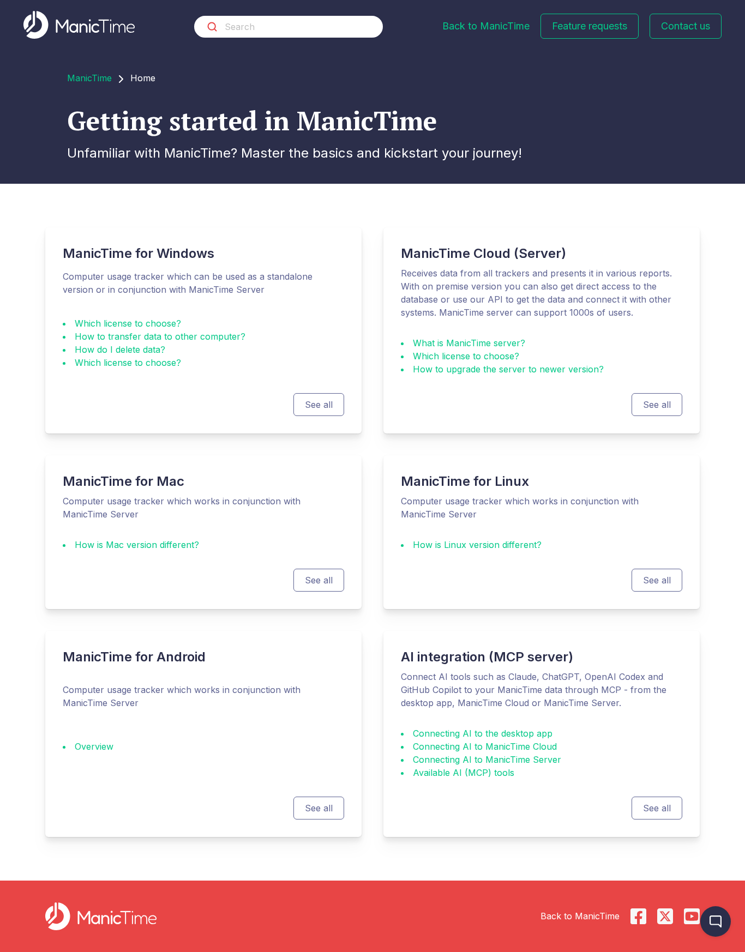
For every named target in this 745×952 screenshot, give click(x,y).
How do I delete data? (120, 349)
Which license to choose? (128, 323)
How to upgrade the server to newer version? (508, 369)
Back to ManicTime (486, 26)
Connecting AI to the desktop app (482, 733)
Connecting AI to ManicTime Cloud (485, 746)
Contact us (685, 26)
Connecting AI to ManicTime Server (487, 759)
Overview (94, 746)
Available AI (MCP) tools (463, 772)
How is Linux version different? (477, 544)
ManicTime (89, 78)
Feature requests (589, 26)
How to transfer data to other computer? (160, 336)
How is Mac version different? (137, 544)
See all (319, 404)
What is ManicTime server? (469, 343)
